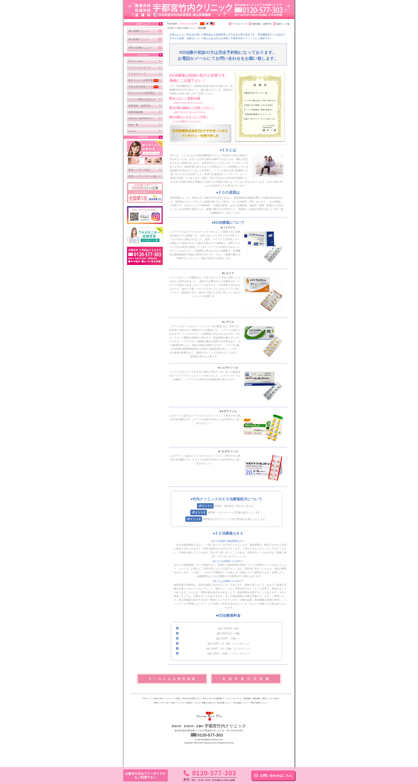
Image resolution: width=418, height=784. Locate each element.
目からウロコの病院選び (142, 93)
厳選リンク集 (283, 24)
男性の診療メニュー (140, 47)
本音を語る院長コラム (141, 86)
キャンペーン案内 (173, 698)
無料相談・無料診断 (252, 698)
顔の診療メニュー (139, 31)
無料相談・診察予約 (140, 105)
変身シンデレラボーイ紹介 (143, 176)
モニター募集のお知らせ (142, 99)
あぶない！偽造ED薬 (188, 100)
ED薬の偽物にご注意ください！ (194, 109)
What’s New (158, 698)
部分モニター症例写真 (141, 80)
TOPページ (146, 698)
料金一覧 (133, 124)
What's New (136, 61)
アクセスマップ (137, 73)
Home (132, 131)
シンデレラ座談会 (185, 703)
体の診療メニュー (139, 39)
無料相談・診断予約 (262, 24)
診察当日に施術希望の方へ (141, 118)
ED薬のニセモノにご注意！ (191, 118)
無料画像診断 (136, 112)
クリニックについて (140, 67)
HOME (171, 28)
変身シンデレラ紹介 (140, 169)
